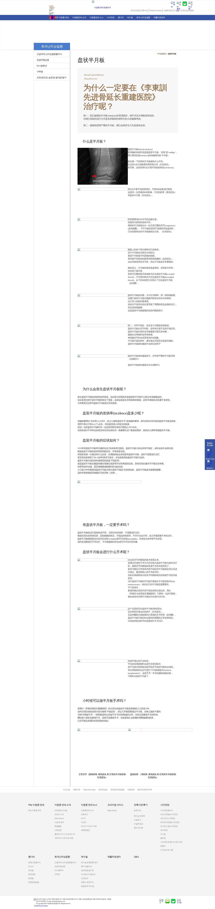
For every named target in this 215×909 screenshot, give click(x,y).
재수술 (130, 17)
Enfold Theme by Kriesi (41, 906)
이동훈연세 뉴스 (96, 17)
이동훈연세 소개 (79, 17)
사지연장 (110, 17)
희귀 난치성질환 (143, 17)
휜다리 (121, 17)
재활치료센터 (159, 17)
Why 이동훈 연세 (61, 17)
